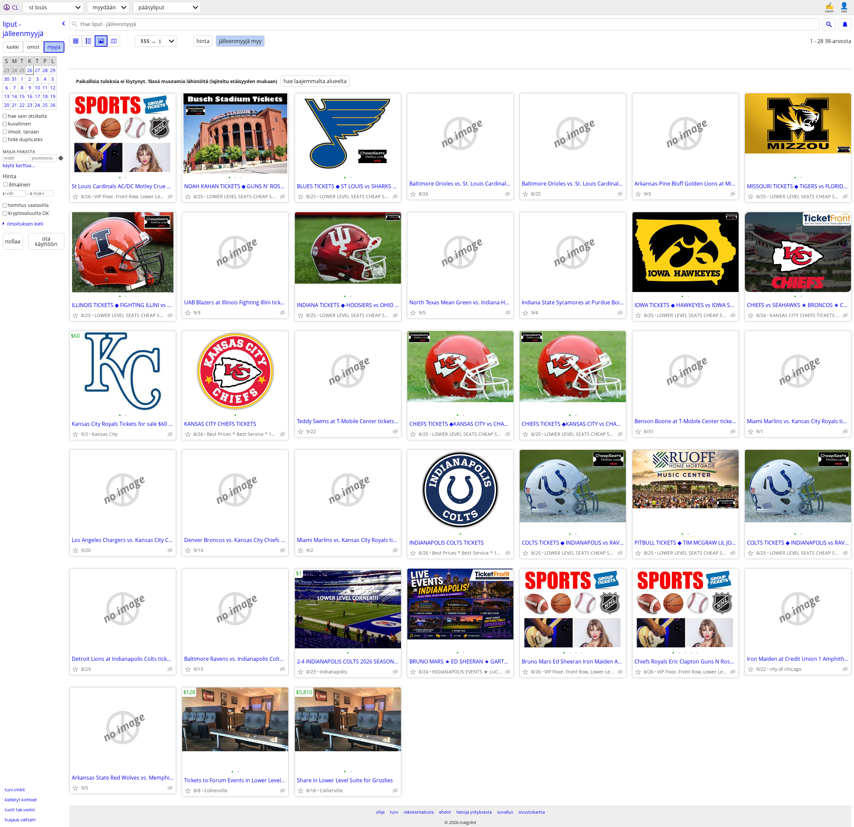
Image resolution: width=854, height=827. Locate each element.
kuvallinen (19, 123)
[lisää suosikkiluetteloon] (75, 197)
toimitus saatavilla (28, 205)
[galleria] (101, 41)
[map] (113, 41)
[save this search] (845, 24)
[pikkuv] (88, 41)
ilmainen (19, 184)
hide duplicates (25, 139)
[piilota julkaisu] (170, 197)
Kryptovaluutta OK (28, 213)
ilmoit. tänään (23, 131)
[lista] (75, 41)
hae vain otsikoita (27, 116)
